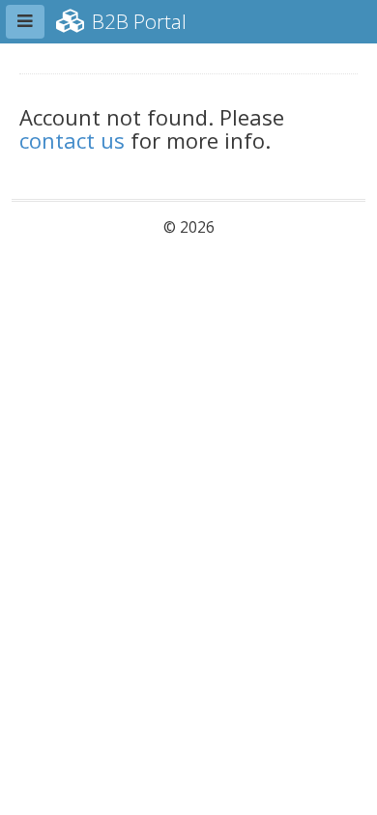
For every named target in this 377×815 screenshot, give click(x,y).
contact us (72, 140)
